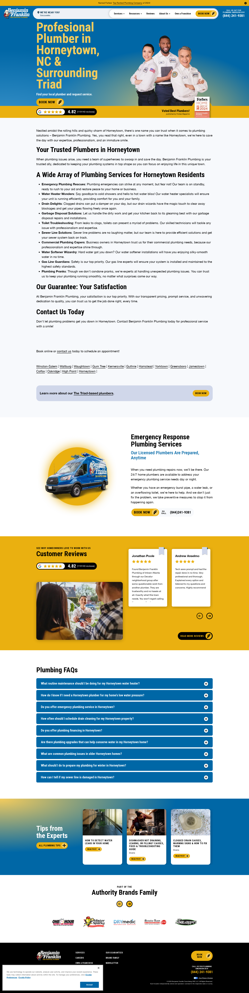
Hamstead (146, 366)
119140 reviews (86, 566)
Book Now (204, 13)
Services (80, 953)
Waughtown (82, 366)
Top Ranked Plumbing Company (127, 3)
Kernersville (116, 366)
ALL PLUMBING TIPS (50, 845)
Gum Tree (98, 366)
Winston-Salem (46, 366)
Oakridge (53, 371)
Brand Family (112, 958)
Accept (89, 984)
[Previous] (200, 616)
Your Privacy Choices (205, 978)
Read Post (92, 849)
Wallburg (65, 366)
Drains (132, 853)
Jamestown (196, 366)
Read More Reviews (192, 636)
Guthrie (131, 366)
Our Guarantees (114, 953)
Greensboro (178, 366)
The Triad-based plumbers (93, 393)
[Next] (209, 616)
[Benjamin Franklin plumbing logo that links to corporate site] (16, 13)
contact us (64, 351)
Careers (80, 958)
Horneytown (87, 371)
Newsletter (112, 963)
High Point (69, 371)
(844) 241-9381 (234, 16)
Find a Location (45, 15)
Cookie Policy (24, 977)
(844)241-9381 (180, 512)
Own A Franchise (84, 963)
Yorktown (161, 366)
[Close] (98, 968)
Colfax (40, 371)
